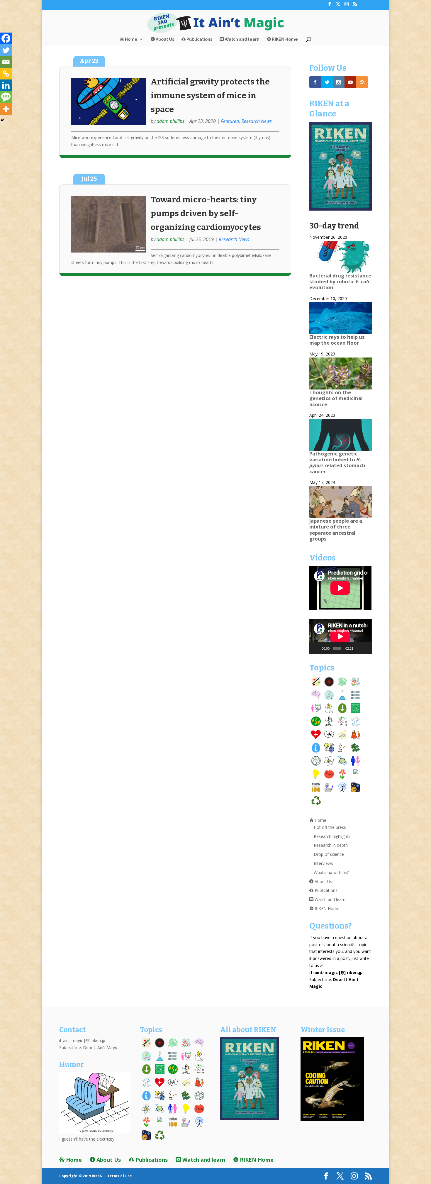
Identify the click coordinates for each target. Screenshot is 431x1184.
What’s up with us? (331, 872)
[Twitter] (6, 50)
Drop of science (329, 854)
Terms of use (119, 1175)
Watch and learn (241, 39)
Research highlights (332, 836)
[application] (340, 636)
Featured (230, 121)
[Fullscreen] (366, 648)
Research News (256, 121)
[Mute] (358, 648)
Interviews (323, 863)
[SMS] (6, 97)
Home (131, 39)
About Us (164, 39)
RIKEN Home (284, 39)
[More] (6, 109)
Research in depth (331, 845)
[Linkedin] (6, 85)
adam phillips (170, 121)
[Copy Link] (6, 73)
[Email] (6, 62)
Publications (199, 39)
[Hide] (2, 120)
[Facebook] (6, 38)
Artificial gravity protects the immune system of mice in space (210, 95)
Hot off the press (330, 827)
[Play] (317, 648)
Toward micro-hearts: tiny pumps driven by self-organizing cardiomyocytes (206, 213)
